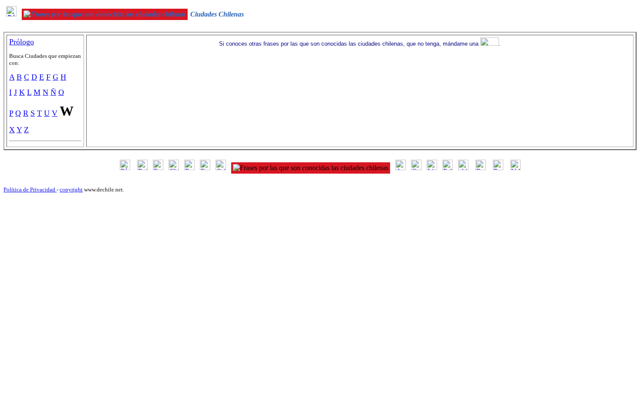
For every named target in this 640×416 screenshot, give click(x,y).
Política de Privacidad (30, 189)
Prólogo (21, 41)
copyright (71, 189)
